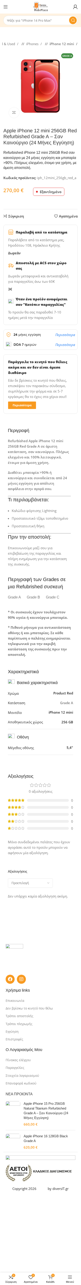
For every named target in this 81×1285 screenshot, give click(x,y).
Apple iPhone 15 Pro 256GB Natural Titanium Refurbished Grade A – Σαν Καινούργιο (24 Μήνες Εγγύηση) (46, 1111)
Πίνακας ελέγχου (18, 1060)
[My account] (75, 6)
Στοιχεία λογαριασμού (22, 1075)
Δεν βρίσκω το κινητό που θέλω (29, 1008)
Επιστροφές (14, 1039)
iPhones (32, 44)
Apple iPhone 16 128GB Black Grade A (46, 1138)
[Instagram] (21, 979)
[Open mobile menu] (5, 6)
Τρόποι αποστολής (19, 1016)
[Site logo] (40, 6)
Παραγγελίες (15, 1067)
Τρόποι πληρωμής (19, 1024)
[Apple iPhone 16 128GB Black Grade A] (13, 1142)
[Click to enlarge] (14, 112)
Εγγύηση (12, 1031)
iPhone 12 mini (62, 44)
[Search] (73, 20)
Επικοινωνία (15, 1000)
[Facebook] (10, 979)
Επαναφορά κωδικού (21, 1083)
